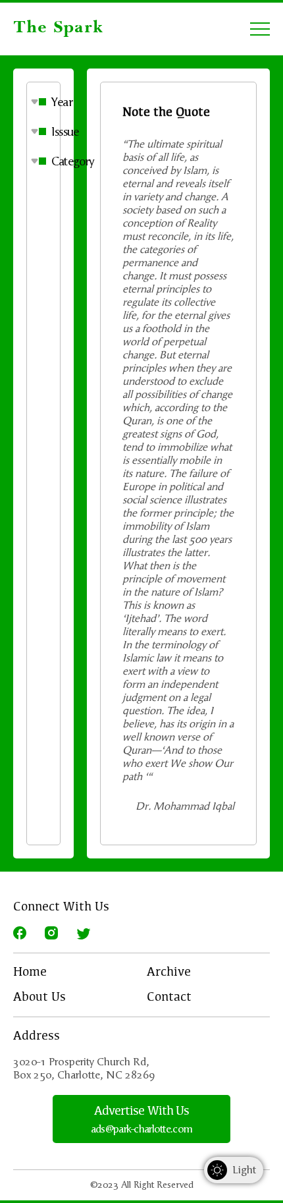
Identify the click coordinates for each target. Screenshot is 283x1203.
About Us (39, 997)
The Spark (58, 28)
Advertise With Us (142, 1111)
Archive (169, 972)
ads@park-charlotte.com (141, 1129)
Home (30, 972)
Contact (169, 997)
